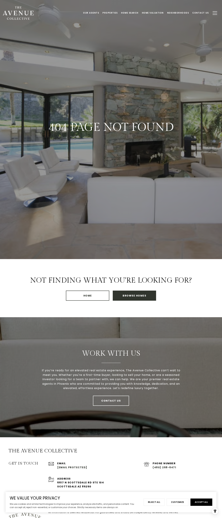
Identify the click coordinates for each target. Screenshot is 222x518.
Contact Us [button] (111, 400)
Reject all (154, 502)
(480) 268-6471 (164, 467)
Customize (177, 502)
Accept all (201, 502)
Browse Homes (134, 295)
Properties (110, 12)
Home (87, 295)
